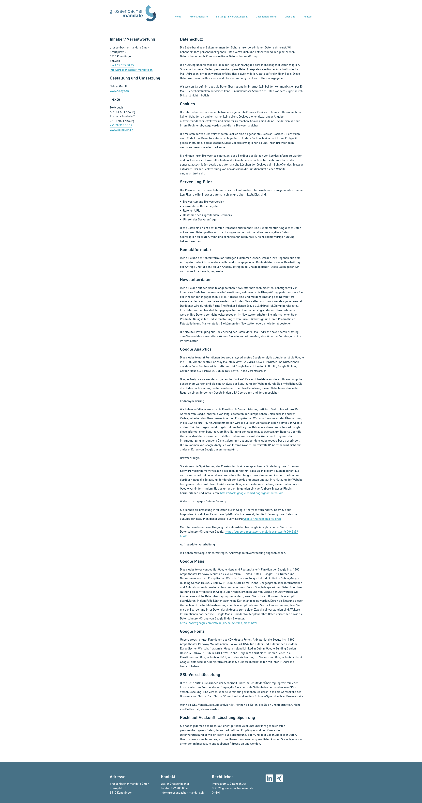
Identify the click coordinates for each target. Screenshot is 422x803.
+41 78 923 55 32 (121, 125)
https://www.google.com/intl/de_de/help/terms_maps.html (218, 623)
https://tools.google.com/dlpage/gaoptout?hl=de (251, 493)
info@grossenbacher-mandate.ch (182, 792)
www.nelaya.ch (119, 91)
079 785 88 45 (180, 788)
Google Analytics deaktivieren (262, 518)
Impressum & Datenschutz (229, 783)
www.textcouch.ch (121, 129)
